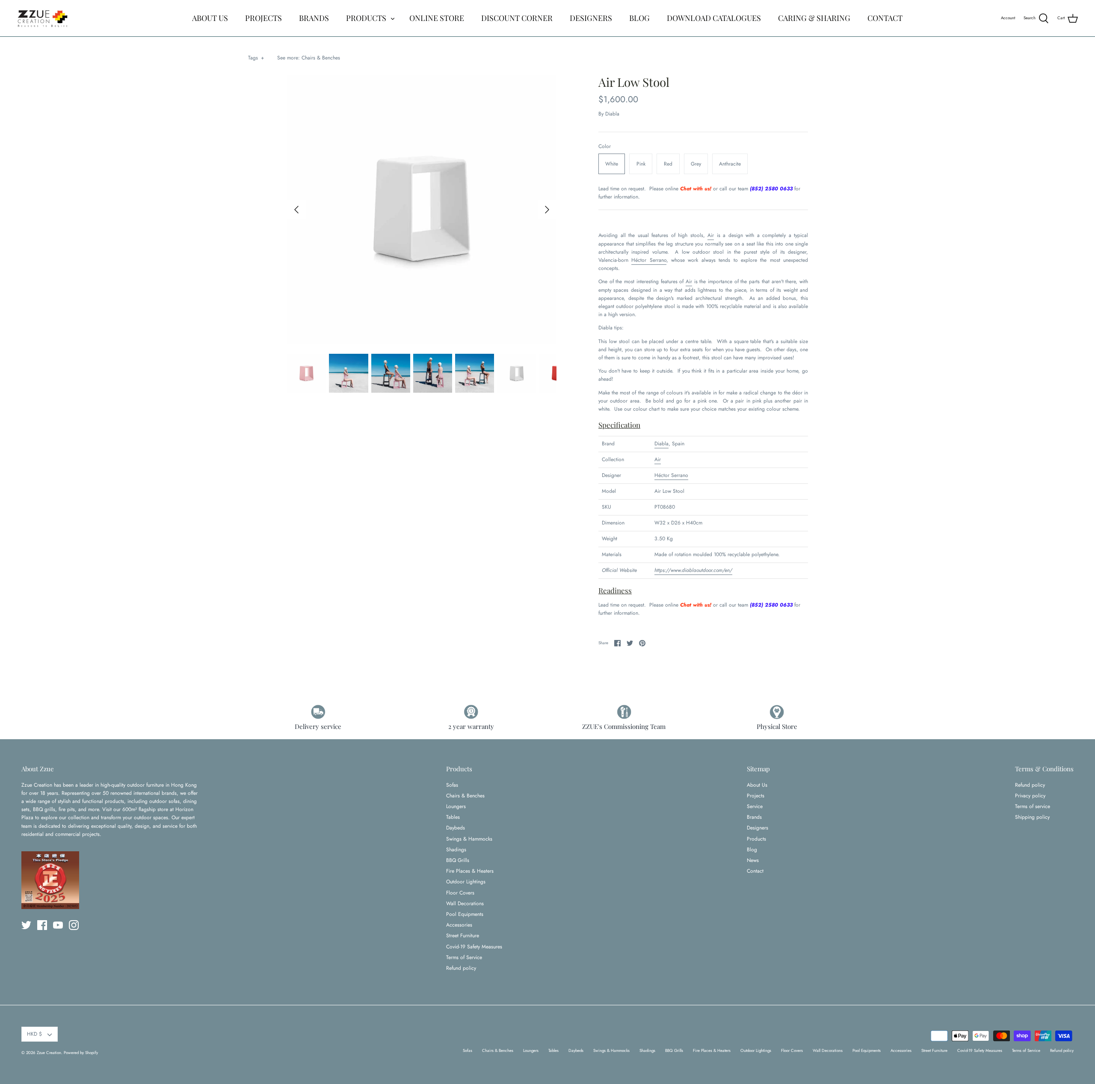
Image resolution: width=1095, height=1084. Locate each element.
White (611, 164)
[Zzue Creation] (42, 18)
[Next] (547, 209)
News (753, 860)
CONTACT (885, 18)
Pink (640, 164)
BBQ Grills (457, 860)
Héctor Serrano (648, 260)
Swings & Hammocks (469, 839)
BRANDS (314, 18)
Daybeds (455, 828)
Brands (754, 817)
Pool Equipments (464, 914)
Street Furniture (462, 935)
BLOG (639, 18)
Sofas (452, 785)
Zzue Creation (49, 1053)
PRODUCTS (366, 18)
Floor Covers (460, 893)
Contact (755, 871)
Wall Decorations (465, 903)
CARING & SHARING (814, 18)
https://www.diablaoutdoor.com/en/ (693, 570)
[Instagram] (74, 925)
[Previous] (296, 209)
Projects (755, 796)
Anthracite (730, 164)
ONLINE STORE (436, 18)
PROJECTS (263, 18)
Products (756, 839)
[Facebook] (42, 925)
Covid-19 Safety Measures (474, 947)
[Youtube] (58, 925)
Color (604, 146)
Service (755, 806)
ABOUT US (210, 18)
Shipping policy (1032, 817)
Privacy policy (1030, 796)
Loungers (456, 806)
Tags (256, 58)
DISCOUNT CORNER (517, 18)
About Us (757, 785)
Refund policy (461, 968)
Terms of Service (464, 957)
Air (710, 235)
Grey (696, 164)
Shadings (456, 849)
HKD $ (34, 1034)
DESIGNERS (591, 18)
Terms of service (1032, 806)
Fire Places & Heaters (470, 871)
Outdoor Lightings (465, 882)
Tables (453, 817)
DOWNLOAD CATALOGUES (714, 18)
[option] (421, 209)
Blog (752, 849)
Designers (757, 828)
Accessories (459, 925)
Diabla (612, 114)
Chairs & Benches (321, 58)
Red (668, 164)
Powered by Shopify (81, 1053)
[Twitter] (26, 925)
